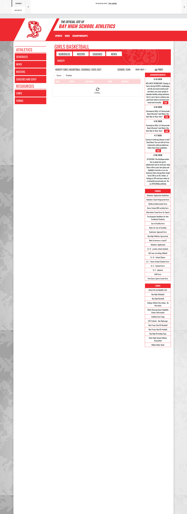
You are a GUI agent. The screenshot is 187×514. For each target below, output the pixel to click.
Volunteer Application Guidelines (158, 195)
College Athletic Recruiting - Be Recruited (158, 304)
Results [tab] (18, 10)
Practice (69, 75)
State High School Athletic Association (158, 339)
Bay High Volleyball (157, 294)
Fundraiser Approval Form (158, 231)
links (19, 93)
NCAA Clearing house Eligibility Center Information (157, 311)
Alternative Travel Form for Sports (158, 212)
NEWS (114, 54)
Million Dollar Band (157, 344)
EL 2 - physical (158, 270)
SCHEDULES (64, 54)
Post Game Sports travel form (158, 278)
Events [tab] (19, 3)
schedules (22, 57)
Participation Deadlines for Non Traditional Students (158, 218)
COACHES (97, 54)
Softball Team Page (158, 316)
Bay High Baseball (158, 298)
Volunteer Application (158, 244)
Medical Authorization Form (157, 203)
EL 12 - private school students (157, 248)
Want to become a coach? (158, 240)
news (19, 64)
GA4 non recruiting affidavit (157, 253)
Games (59, 75)
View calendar (112, 3)
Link (165, 102)
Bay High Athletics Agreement (158, 236)
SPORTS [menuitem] (58, 35)
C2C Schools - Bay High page (158, 320)
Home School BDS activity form (158, 208)
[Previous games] (28, 7)
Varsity (61, 60)
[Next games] (184, 7)
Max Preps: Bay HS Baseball (157, 325)
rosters (20, 72)
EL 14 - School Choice (157, 257)
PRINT (160, 69)
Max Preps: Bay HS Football (158, 329)
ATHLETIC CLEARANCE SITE (158, 290)
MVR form (157, 274)
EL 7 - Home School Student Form (157, 261)
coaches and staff (26, 79)
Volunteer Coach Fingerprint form (157, 199)
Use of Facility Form (158, 223)
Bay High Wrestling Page (157, 333)
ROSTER (81, 54)
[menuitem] (67, 36)
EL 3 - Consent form (158, 265)
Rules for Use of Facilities (158, 227)
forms (19, 101)
